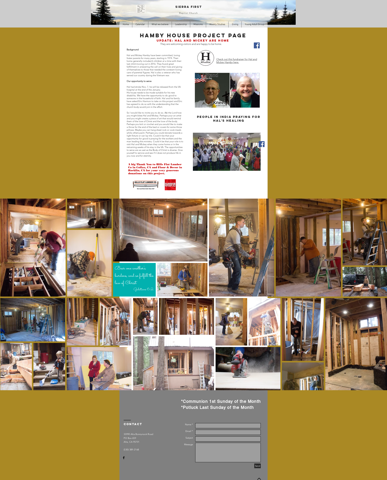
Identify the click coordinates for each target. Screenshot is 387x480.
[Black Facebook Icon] (124, 458)
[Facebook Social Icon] (262, 144)
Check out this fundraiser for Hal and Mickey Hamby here (236, 61)
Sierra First (188, 7)
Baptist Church (188, 13)
